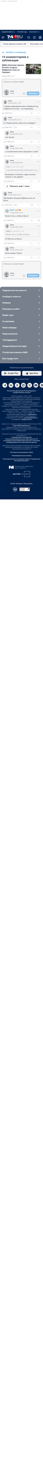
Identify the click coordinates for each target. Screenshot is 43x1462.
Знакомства (34, 32)
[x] (29, 385)
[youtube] (35, 385)
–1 (38, 113)
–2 (38, 142)
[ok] (17, 385)
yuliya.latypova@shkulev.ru (21, 425)
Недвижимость (8, 32)
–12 (38, 220)
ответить (8, 113)
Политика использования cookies (21, 452)
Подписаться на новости (14, 290)
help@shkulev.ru (27, 419)
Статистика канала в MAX (15, 352)
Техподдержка (9, 340)
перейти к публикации (16, 52)
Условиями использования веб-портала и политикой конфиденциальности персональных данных (21, 441)
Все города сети (10, 358)
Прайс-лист (8, 315)
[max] (23, 385)
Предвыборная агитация (14, 346)
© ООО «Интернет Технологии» (21, 484)
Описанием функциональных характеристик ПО (21, 439)
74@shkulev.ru (32, 414)
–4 (38, 156)
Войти (12, 93)
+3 (31, 156)
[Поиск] (29, 37)
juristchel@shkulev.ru (31, 418)
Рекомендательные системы (21, 456)
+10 (31, 205)
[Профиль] (40, 37)
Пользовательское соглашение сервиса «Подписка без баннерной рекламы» (21, 460)
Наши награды (9, 327)
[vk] (11, 385)
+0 (31, 113)
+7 (31, 127)
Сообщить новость (11, 296)
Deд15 (12, 210)
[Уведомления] (34, 37)
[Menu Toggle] (3, 37)
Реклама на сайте (10, 309)
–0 (38, 181)
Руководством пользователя (22, 437)
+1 (31, 181)
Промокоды (22, 32)
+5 (31, 220)
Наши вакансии (9, 334)
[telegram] (4, 385)
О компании (8, 321)
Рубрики (6, 303)
